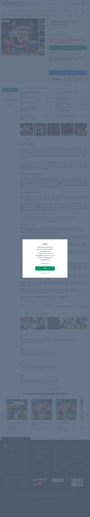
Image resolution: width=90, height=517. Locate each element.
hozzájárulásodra (43, 253)
